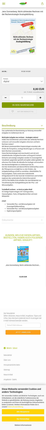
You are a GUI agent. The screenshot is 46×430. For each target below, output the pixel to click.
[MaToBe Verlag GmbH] (22, 3)
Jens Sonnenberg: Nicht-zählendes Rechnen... (23, 265)
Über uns (7, 360)
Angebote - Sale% (10, 379)
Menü (3, 3)
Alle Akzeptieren (23, 412)
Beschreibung (8, 125)
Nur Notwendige (23, 419)
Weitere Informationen (23, 425)
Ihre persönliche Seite (12, 365)
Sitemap (7, 370)
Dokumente (7, 220)
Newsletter (8, 355)
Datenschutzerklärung (15, 407)
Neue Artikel (8, 375)
